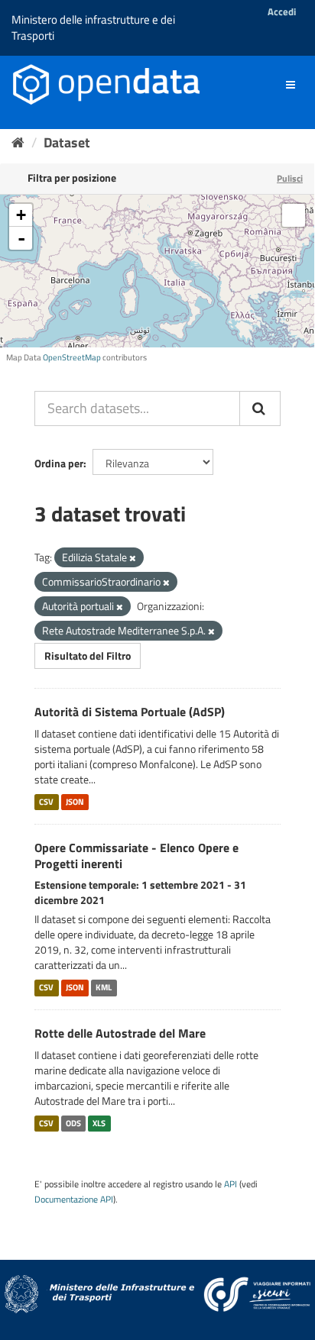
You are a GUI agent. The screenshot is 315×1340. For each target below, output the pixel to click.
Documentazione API (73, 1199)
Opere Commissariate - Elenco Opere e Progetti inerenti (136, 855)
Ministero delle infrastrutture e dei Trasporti (93, 27)
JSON (75, 802)
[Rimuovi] (132, 558)
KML (104, 987)
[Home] (17, 142)
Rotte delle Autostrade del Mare (120, 1033)
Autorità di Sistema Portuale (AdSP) (129, 711)
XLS (99, 1123)
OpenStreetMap (72, 357)
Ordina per (58, 463)
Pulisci (290, 178)
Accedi (282, 11)
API (230, 1184)
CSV (46, 802)
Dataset (67, 142)
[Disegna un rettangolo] (293, 215)
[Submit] (260, 408)
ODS (73, 1123)
